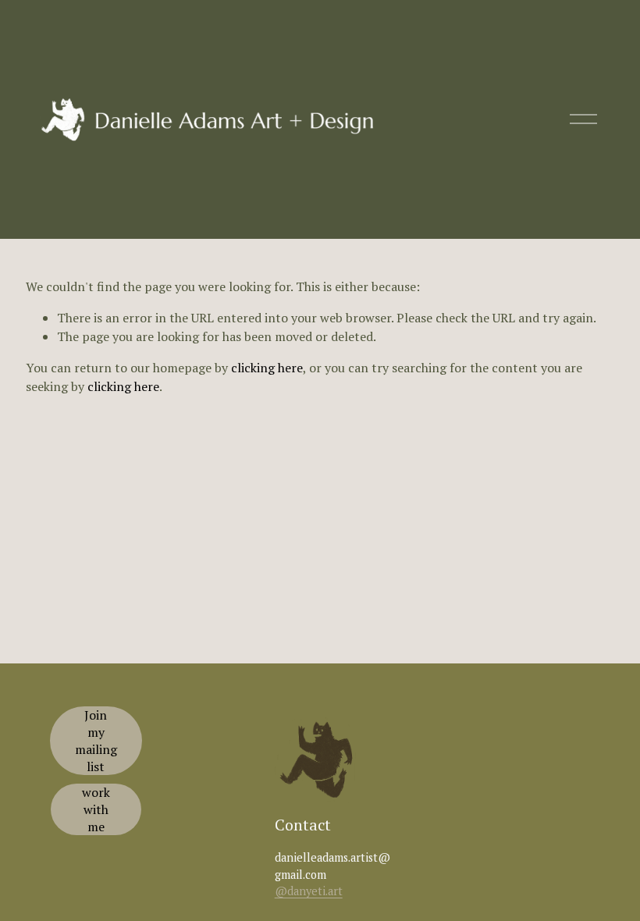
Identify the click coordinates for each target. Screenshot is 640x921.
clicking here (267, 367)
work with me (96, 809)
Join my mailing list (96, 740)
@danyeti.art (309, 891)
